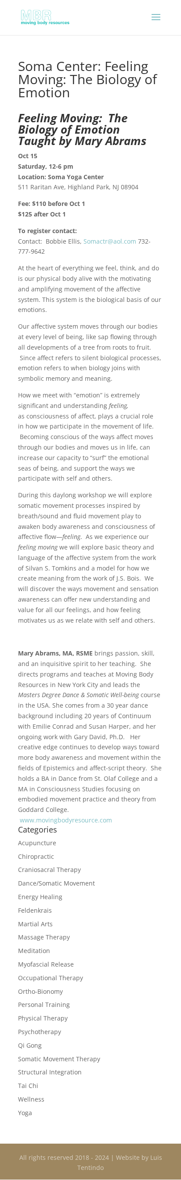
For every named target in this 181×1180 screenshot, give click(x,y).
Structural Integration (50, 1072)
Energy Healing (40, 897)
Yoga (25, 1113)
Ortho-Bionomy (40, 991)
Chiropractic (36, 856)
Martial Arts (35, 924)
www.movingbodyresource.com (66, 820)
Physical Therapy (43, 1018)
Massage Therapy (44, 937)
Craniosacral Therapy (49, 869)
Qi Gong (30, 1045)
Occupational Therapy (50, 978)
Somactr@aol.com (109, 241)
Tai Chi (28, 1085)
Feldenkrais (35, 910)
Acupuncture (37, 843)
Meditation (34, 950)
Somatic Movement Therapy (59, 1059)
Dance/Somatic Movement (56, 883)
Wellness (31, 1099)
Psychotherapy (39, 1032)
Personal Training (44, 1004)
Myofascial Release (46, 964)
